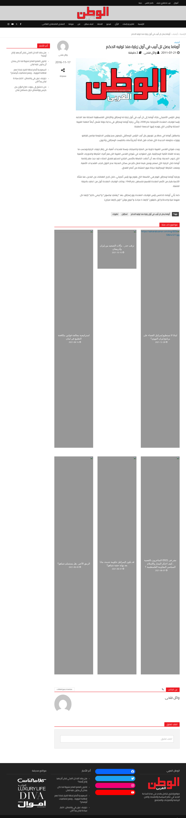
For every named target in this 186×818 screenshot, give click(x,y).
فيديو (108, 24)
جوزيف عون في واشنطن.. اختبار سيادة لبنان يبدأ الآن (29, 80)
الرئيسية (141, 24)
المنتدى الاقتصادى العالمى (53, 24)
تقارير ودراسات (128, 24)
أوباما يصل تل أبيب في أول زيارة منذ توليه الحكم (150, 214)
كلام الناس (149, 3)
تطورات (115, 214)
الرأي (117, 24)
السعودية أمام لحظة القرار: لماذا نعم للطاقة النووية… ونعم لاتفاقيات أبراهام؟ (28, 71)
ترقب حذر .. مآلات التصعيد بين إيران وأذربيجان (117, 247)
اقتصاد (100, 24)
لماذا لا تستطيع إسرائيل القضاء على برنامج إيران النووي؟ (160, 337)
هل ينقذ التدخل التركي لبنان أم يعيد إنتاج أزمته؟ (28, 54)
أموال (176, 3)
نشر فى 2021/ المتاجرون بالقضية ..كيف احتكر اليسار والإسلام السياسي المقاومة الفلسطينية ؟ (160, 563)
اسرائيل (124, 214)
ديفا (140, 3)
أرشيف (175, 34)
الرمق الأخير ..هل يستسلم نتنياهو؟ (74, 563)
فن (78, 24)
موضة (71, 24)
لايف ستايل (88, 24)
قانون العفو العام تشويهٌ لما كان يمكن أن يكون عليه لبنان (28, 62)
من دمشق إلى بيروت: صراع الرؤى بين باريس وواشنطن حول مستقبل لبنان (30, 88)
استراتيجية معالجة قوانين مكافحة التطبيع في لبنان (74, 337)
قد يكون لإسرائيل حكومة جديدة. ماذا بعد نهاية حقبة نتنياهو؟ (117, 564)
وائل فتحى (63, 55)
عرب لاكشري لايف (163, 3)
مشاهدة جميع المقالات (64, 689)
